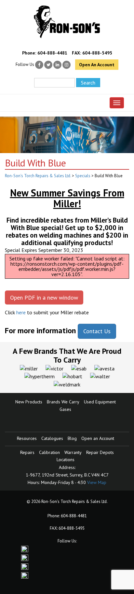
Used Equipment (100, 402)
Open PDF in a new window (44, 297)
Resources (27, 438)
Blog (72, 438)
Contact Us (97, 331)
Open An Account (96, 65)
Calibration (49, 452)
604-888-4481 (52, 53)
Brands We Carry (63, 402)
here (21, 312)
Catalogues (52, 438)
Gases (65, 409)
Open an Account (97, 438)
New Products (28, 402)
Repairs (27, 452)
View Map (96, 482)
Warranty (73, 452)
